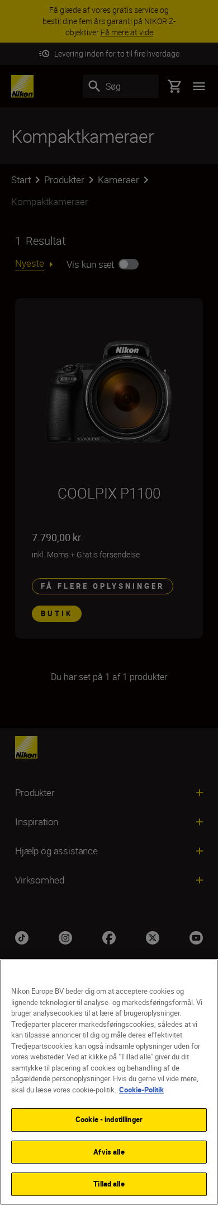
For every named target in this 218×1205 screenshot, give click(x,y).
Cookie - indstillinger (109, 1119)
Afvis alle (108, 1152)
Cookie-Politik (141, 1090)
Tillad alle (108, 1184)
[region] (109, 1082)
